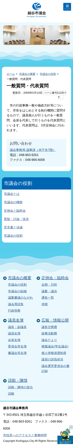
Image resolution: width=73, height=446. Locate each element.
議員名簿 (16, 320)
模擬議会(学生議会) (54, 346)
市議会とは (11, 194)
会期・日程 (49, 284)
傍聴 (44, 304)
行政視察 (14, 310)
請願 (11, 393)
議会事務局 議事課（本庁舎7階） (33, 150)
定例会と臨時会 (15, 210)
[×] (65, 436)
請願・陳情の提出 (20, 387)
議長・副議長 (17, 327)
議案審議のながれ (20, 297)
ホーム (11, 73)
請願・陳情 (17, 380)
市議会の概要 (27, 73)
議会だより (49, 340)
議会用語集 (16, 304)
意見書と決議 (13, 227)
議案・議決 (49, 291)
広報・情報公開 (55, 320)
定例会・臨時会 (55, 278)
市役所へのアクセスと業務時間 (25, 435)
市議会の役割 (48, 73)
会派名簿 (14, 340)
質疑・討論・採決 (16, 219)
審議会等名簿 (17, 353)
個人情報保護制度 (53, 353)
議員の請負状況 (52, 359)
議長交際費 (49, 327)
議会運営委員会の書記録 (55, 368)
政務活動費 (49, 333)
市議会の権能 (13, 202)
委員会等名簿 (17, 346)
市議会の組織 (17, 291)
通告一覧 (47, 297)
